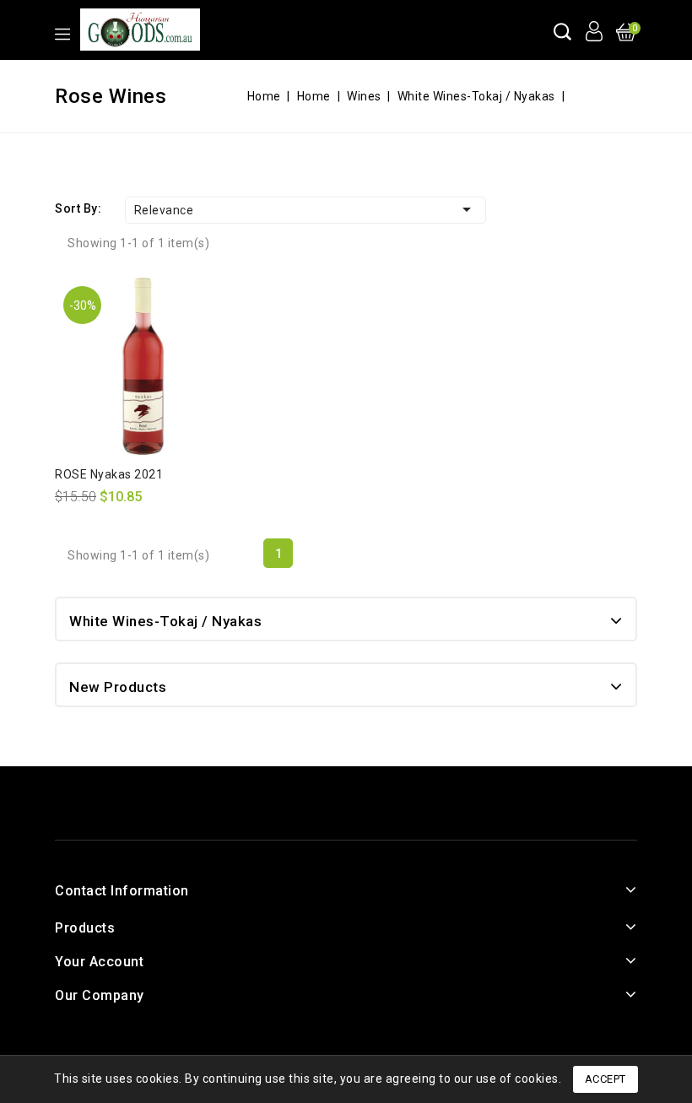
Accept (605, 1079)
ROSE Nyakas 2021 (109, 474)
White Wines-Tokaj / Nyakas (165, 621)
